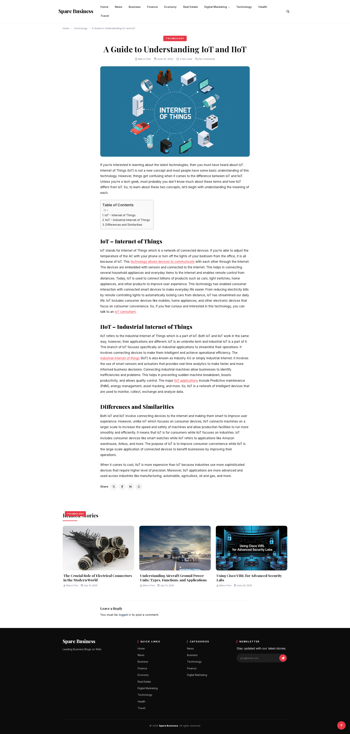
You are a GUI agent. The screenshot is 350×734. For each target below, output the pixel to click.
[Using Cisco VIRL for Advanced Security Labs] (251, 548)
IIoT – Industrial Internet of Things (127, 220)
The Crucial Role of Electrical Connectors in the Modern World (97, 577)
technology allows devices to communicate (163, 261)
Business (135, 7)
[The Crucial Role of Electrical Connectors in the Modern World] (98, 548)
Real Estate (190, 7)
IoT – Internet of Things (120, 215)
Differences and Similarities (123, 224)
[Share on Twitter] (113, 486)
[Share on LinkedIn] (130, 486)
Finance (152, 7)
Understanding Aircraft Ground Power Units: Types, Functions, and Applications (173, 577)
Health (262, 7)
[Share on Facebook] (122, 486)
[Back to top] (341, 725)
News (118, 7)
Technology (244, 7)
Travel (104, 15)
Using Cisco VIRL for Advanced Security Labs (249, 577)
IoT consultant (125, 312)
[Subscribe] (283, 658)
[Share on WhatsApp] (138, 486)
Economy (170, 7)
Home (104, 7)
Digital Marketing (215, 7)
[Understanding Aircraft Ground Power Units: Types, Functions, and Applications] (175, 548)
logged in (125, 614)
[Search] (288, 11)
